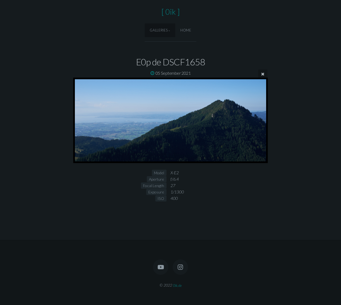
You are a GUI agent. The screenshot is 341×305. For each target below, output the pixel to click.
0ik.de (177, 285)
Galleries (159, 30)
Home (185, 30)
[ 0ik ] (170, 11)
